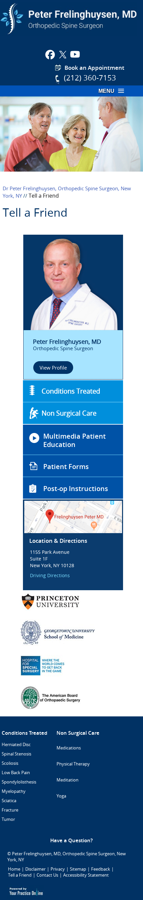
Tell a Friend (20, 875)
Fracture (10, 810)
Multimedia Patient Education (74, 440)
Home (14, 869)
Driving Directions (50, 575)
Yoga (61, 796)
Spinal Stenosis (16, 754)
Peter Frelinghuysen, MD (67, 344)
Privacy (58, 869)
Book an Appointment (94, 67)
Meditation (67, 780)
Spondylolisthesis (19, 782)
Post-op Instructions (75, 488)
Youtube (75, 54)
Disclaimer (35, 869)
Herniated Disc (16, 744)
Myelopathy (14, 791)
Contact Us (47, 875)
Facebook (50, 54)
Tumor (8, 819)
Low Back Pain (16, 772)
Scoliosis (10, 763)
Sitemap (78, 869)
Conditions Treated (71, 391)
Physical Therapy (73, 764)
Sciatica (9, 801)
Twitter (63, 54)
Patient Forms (66, 466)
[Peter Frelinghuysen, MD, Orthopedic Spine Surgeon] (68, 34)
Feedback (100, 869)
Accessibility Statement (86, 875)
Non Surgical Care (69, 413)
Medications (69, 748)
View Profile (53, 367)
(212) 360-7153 (90, 77)
